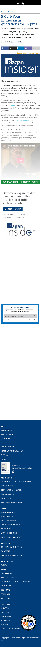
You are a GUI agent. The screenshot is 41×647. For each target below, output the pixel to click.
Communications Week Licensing (15, 582)
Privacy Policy (7, 447)
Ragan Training (8, 486)
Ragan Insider (7, 494)
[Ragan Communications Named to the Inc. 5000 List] (28, 622)
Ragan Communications (12, 555)
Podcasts (5, 551)
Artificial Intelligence (11, 537)
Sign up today (13, 209)
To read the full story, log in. (20, 182)
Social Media (7, 516)
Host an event (7, 577)
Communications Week (11, 547)
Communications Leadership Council (17, 482)
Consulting (6, 586)
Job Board (5, 590)
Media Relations (8, 520)
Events (4, 565)
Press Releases (7, 434)
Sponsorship (7, 594)
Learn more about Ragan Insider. (15, 217)
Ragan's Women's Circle (11, 502)
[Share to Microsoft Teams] (28, 48)
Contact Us (6, 438)
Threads (5, 612)
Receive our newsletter (12, 451)
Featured (7, 11)
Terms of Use (33, 319)
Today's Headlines (9, 319)
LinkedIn (5, 608)
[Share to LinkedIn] (20, 48)
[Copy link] (36, 48)
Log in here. (22, 214)
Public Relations (8, 512)
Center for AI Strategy (11, 490)
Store (3, 459)
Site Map (5, 455)
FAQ (2, 443)
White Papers (7, 598)
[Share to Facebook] (5, 48)
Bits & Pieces (6, 498)
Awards (4, 569)
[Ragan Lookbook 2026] (16, 468)
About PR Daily (7, 430)
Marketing (6, 529)
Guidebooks (6, 573)
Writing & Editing (9, 533)
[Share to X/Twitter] (13, 48)
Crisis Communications (11, 525)
